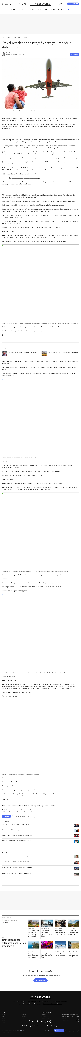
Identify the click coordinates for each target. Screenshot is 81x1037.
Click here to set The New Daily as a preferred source (21, 810)
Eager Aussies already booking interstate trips (24, 178)
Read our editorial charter (52, 1004)
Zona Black (9, 53)
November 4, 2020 (30, 174)
